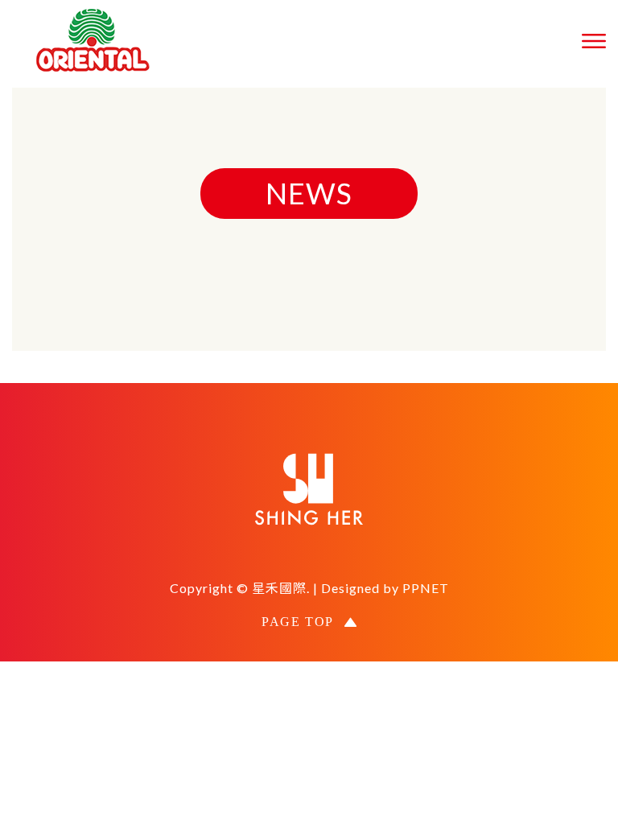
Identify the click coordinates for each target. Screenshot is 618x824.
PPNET (425, 587)
